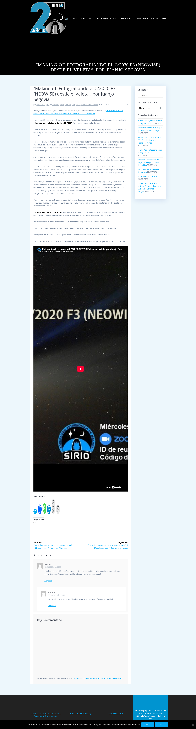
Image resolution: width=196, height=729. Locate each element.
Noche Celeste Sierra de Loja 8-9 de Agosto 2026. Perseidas (148, 162)
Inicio (75, 18)
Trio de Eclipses (158, 18)
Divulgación (76, 105)
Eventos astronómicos (89, 105)
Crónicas (68, 105)
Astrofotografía (58, 105)
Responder (48, 581)
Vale (147, 725)
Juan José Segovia (42, 105)
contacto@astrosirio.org (80, 713)
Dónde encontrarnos (107, 18)
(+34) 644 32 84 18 (115, 713)
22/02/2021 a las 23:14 (56, 595)
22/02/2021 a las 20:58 (52, 567)
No (161, 725)
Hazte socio (126, 18)
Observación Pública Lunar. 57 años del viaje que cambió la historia (150, 140)
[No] (193, 725)
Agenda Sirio (141, 18)
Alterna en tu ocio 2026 (148, 176)
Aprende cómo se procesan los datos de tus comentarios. (98, 678)
